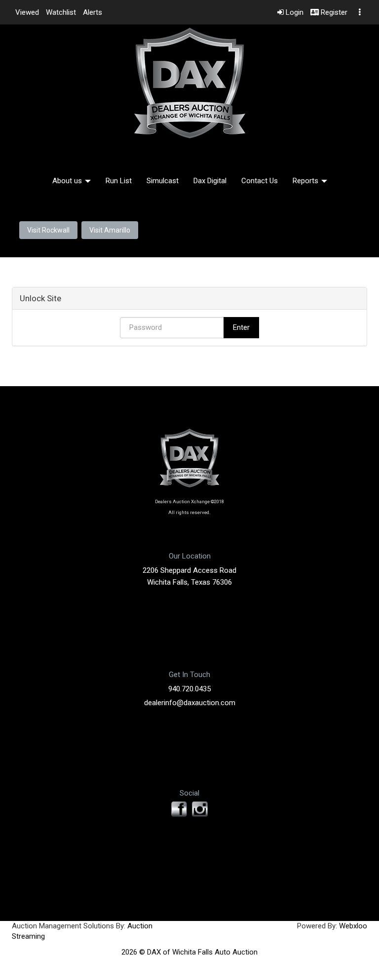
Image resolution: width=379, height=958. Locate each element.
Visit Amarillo (109, 230)
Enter (241, 327)
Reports (306, 180)
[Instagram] (200, 809)
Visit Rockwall (48, 230)
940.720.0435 (189, 688)
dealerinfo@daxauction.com (189, 702)
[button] (27, 12)
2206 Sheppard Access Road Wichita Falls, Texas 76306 (189, 576)
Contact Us (259, 180)
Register (333, 12)
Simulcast (163, 180)
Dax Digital (210, 180)
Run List (119, 180)
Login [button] (293, 12)
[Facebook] (179, 809)
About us (68, 180)
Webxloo (353, 925)
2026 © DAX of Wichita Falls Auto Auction (189, 952)
